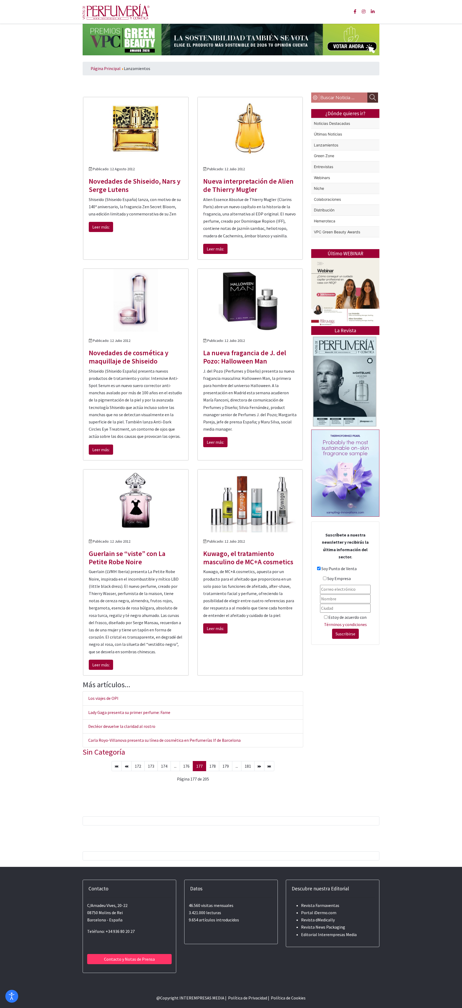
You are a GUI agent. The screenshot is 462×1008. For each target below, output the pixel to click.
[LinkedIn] (373, 11)
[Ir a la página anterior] (126, 766)
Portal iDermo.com (318, 912)
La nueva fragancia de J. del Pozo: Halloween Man (244, 356)
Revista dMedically (318, 919)
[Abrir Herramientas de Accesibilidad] (11, 996)
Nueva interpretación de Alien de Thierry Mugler (248, 185)
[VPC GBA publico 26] (231, 39)
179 (225, 766)
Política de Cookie (287, 998)
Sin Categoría (104, 752)
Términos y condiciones (345, 624)
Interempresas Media (337, 934)
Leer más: (101, 227)
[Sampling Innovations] (345, 472)
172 (138, 766)
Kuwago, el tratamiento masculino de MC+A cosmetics (248, 557)
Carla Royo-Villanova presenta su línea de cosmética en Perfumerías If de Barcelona (164, 740)
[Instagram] (363, 11)
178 (212, 766)
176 (186, 766)
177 (199, 766)
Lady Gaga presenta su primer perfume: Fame (129, 712)
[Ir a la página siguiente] (259, 766)
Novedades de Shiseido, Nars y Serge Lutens (134, 185)
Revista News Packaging (323, 927)
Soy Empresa (339, 578)
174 (164, 766)
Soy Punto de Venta (339, 568)
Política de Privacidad (247, 998)
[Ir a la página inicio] (116, 766)
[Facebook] (355, 11)
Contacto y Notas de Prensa (129, 959)
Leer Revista (344, 403)
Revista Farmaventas (320, 905)
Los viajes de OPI (103, 698)
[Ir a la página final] (269, 766)
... (175, 766)
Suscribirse (345, 633)
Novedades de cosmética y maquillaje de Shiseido (128, 356)
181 (248, 766)
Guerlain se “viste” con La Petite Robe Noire (127, 557)
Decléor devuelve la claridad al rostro (121, 726)
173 (151, 766)
